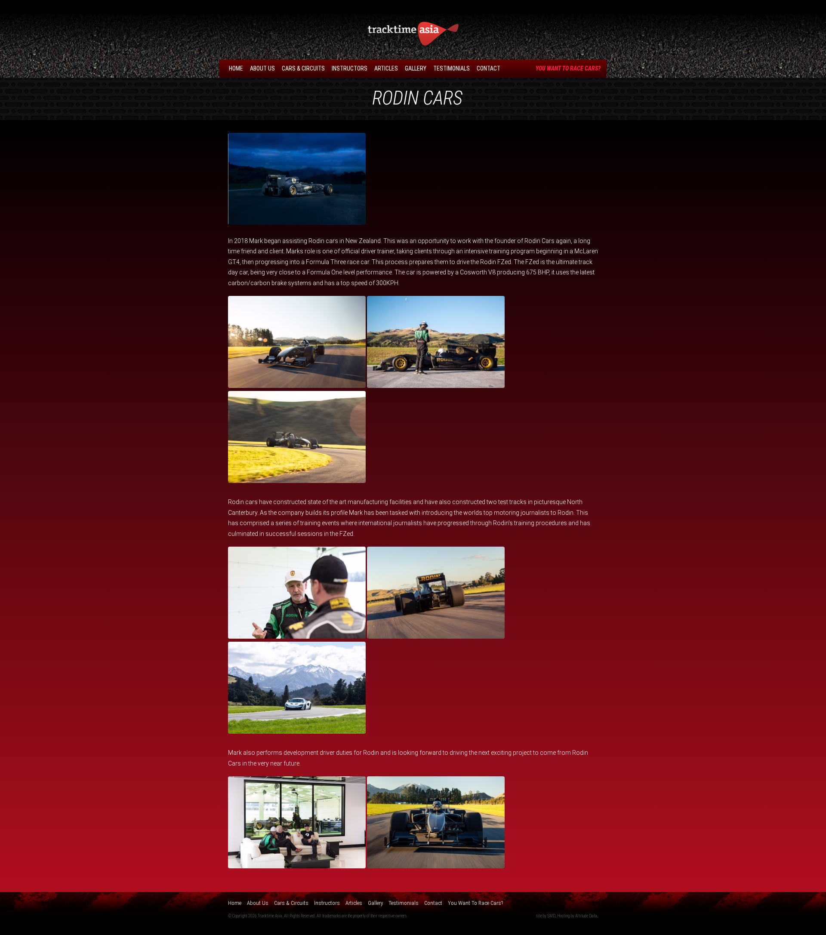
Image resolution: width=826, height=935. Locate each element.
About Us (262, 68)
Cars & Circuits (303, 68)
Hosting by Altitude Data (577, 915)
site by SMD (545, 915)
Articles (386, 68)
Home (236, 68)
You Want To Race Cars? (568, 68)
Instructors (349, 68)
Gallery (415, 68)
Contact (488, 68)
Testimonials (451, 68)
